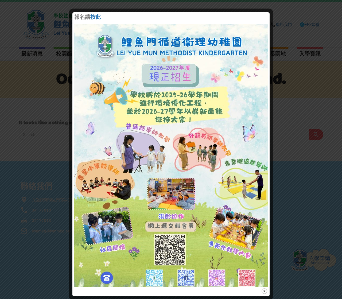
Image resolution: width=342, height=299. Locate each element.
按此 (95, 17)
